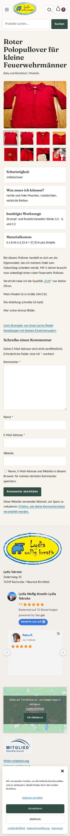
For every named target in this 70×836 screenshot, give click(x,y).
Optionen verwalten (32, 798)
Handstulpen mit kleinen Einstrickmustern (30, 330)
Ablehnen (35, 819)
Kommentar (12, 362)
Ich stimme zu (35, 717)
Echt (47, 281)
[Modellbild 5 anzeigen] (11, 154)
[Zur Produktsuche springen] (49, 9)
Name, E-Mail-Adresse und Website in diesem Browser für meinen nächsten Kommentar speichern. (35, 476)
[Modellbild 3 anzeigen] (43, 138)
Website (9, 453)
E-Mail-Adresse (14, 435)
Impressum (57, 828)
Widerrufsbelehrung (16, 761)
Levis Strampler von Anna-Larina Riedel (28, 325)
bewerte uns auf (31, 621)
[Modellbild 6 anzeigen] (27, 154)
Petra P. (28, 635)
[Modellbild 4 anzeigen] (59, 138)
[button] (62, 771)
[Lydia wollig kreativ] (24, 8)
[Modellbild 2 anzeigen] (27, 138)
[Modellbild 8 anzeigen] (59, 154)
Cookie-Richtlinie (16, 828)
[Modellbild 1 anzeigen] (11, 138)
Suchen (59, 24)
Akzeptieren (35, 808)
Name (8, 417)
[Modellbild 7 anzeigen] (43, 154)
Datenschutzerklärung (38, 828)
